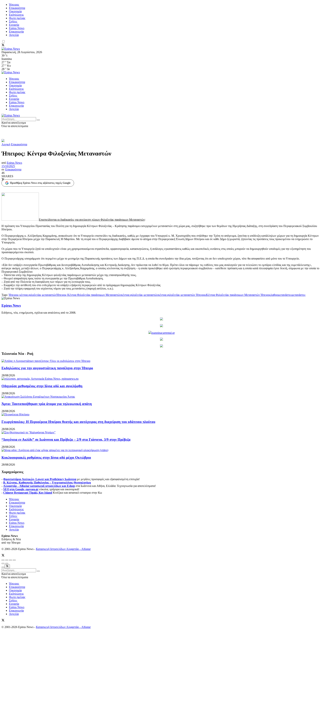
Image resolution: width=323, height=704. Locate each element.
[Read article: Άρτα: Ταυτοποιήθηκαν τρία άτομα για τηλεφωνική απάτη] (161, 396)
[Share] (6, 560)
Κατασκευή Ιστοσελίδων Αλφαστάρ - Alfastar (63, 549)
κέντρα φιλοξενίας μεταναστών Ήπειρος (182, 294)
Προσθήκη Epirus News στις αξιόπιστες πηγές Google (40, 183)
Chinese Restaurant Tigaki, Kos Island (27, 492)
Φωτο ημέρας (17, 18)
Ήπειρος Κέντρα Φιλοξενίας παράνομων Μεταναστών (88, 294)
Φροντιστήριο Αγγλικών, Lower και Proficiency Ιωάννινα (39, 479)
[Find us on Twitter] (2, 45)
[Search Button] (38, 120)
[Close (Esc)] (2, 560)
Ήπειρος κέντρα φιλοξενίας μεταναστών (32, 294)
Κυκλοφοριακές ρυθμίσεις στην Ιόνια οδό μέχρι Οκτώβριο (46, 457)
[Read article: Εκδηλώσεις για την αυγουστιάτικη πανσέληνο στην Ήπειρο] (161, 361)
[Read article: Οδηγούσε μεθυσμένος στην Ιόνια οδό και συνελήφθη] (161, 378)
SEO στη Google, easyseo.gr (21, 489)
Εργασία (14, 24)
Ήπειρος (14, 4)
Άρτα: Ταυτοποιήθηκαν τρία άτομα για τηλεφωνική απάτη (46, 404)
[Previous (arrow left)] (2, 563)
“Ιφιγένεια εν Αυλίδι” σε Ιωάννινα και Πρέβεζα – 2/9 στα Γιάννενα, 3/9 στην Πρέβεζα (65, 439)
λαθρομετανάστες (281, 294)
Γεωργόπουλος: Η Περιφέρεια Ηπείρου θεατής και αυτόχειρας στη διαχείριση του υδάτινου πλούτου (78, 422)
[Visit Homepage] (10, 48)
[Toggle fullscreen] (10, 560)
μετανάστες (298, 294)
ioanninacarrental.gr (163, 332)
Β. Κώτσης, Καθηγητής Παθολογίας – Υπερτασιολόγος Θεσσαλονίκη (47, 482)
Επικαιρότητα (17, 8)
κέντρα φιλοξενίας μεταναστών (139, 294)
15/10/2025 (8, 166)
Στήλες (13, 21)
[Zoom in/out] (14, 560)
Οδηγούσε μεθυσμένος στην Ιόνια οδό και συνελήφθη (41, 386)
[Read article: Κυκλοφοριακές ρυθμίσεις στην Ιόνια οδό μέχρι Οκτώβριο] (161, 450)
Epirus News (16, 28)
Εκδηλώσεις (16, 14)
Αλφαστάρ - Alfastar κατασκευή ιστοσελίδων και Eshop (39, 485)
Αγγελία (14, 34)
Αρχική (5, 144)
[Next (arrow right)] (6, 563)
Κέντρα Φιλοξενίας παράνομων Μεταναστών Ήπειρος (238, 294)
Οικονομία (15, 11)
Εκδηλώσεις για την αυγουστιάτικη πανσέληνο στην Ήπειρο (47, 368)
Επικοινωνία (16, 31)
